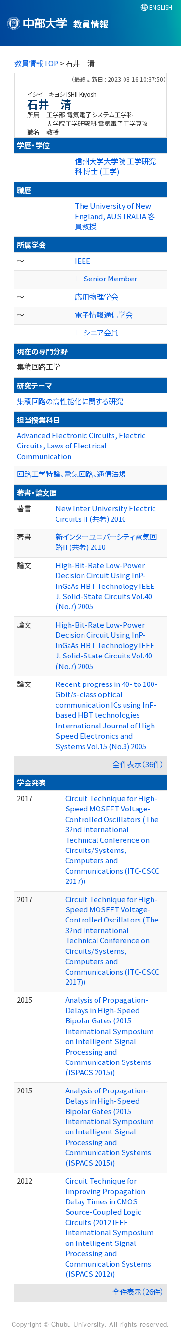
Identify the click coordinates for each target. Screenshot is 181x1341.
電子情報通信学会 (104, 314)
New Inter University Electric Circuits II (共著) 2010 (106, 513)
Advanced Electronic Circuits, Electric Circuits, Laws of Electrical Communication (81, 445)
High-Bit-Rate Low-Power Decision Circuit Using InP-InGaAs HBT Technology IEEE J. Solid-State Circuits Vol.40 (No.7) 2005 (105, 586)
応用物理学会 (96, 297)
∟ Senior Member (106, 278)
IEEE (82, 260)
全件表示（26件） (138, 1291)
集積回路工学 (38, 367)
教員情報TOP (36, 63)
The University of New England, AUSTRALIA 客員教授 (115, 215)
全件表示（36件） (138, 764)
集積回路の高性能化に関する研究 (70, 401)
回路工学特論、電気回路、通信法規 (71, 474)
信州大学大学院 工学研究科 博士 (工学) (115, 166)
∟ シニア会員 (96, 332)
